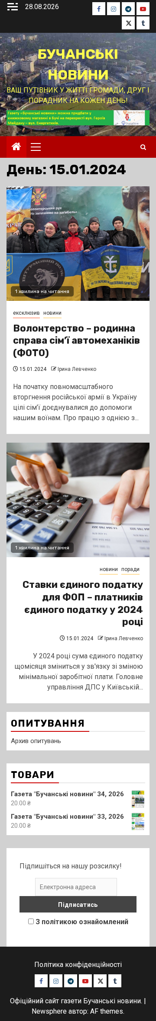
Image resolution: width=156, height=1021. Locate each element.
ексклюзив (26, 313)
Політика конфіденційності (78, 964)
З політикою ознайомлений (82, 922)
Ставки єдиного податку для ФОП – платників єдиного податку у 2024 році (83, 603)
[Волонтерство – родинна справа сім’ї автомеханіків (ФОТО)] (78, 243)
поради (130, 569)
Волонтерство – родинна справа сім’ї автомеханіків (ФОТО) (76, 340)
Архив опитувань (36, 741)
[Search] (143, 147)
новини (52, 313)
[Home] (16, 147)
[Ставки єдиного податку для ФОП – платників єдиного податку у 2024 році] (78, 500)
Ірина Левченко (77, 369)
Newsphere (49, 1011)
